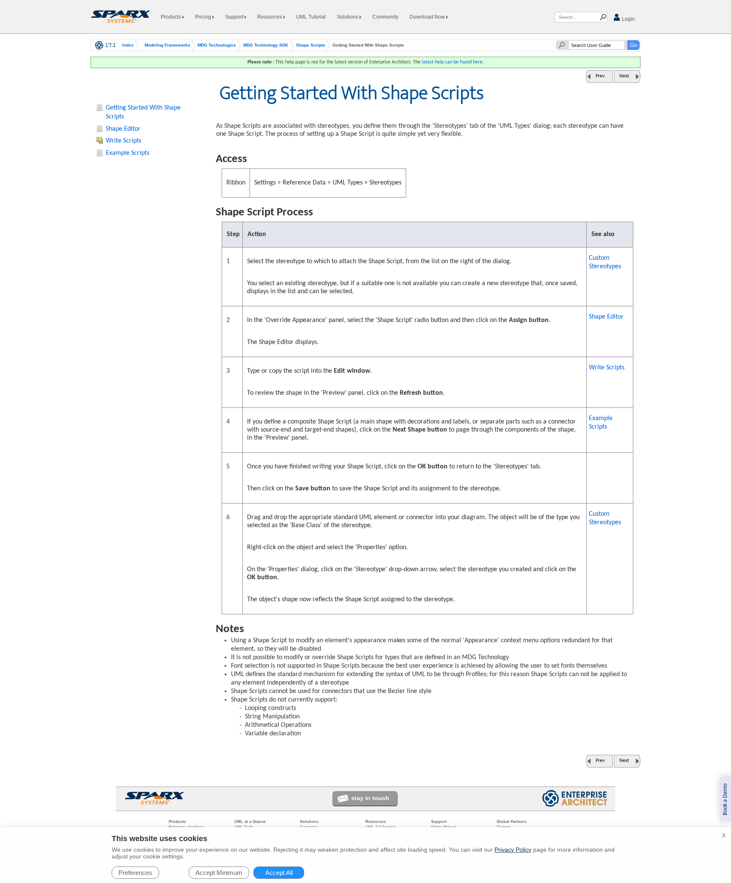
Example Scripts (601, 422)
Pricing (203, 17)
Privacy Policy (513, 849)
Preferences (135, 872)
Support (235, 17)
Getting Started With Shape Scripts (143, 112)
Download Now (427, 17)
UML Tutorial (311, 17)
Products (171, 17)
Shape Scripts (310, 45)
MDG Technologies (217, 45)
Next (624, 76)
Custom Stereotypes (605, 262)
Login (628, 19)
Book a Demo (725, 799)
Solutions (348, 17)
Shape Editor (606, 317)
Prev (600, 76)
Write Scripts (606, 367)
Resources (270, 17)
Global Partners (512, 822)
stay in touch (370, 798)
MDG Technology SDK (265, 45)
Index (128, 45)
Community (385, 17)
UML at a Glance (250, 822)
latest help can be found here (452, 62)
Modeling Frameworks (167, 45)
